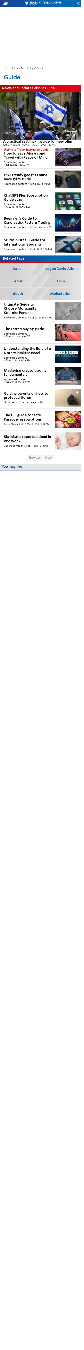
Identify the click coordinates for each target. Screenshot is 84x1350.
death (18, 294)
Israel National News (16, 68)
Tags (32, 68)
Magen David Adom (61, 269)
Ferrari (18, 281)
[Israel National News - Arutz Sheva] (43, 3)
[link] (40, 119)
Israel (17, 269)
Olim (61, 281)
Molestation (60, 294)
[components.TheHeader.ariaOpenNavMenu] (14, 3)
